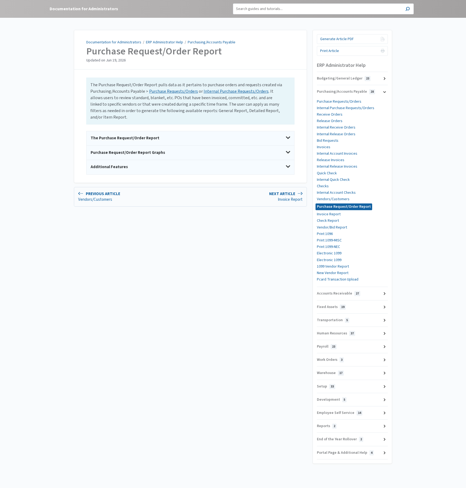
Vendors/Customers (333, 199)
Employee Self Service (339, 413)
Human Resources (335, 333)
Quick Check (327, 173)
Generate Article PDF (337, 39)
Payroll (326, 346)
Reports (326, 426)
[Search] (408, 9)
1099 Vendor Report (333, 266)
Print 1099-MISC (329, 240)
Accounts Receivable (338, 293)
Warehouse (329, 373)
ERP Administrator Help (164, 42)
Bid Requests (327, 140)
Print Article (329, 51)
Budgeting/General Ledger (343, 78)
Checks (323, 186)
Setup (325, 386)
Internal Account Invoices (337, 153)
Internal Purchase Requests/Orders (236, 91)
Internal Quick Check (333, 179)
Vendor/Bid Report (332, 227)
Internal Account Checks (336, 192)
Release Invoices (330, 160)
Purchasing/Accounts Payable (211, 42)
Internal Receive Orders (336, 127)
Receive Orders (329, 114)
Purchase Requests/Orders (173, 91)
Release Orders (329, 121)
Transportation (332, 320)
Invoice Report (329, 214)
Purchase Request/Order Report (154, 51)
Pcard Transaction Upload (337, 279)
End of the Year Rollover (339, 439)
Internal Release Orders (336, 134)
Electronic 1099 (329, 253)
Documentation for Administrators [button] (84, 9)
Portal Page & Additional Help (344, 452)
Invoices (323, 147)
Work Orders (329, 359)
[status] (190, 101)
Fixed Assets (330, 307)
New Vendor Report (332, 273)
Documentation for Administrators (113, 42)
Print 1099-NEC (328, 247)
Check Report (328, 220)
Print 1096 (325, 234)
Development (331, 399)
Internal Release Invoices (337, 166)
